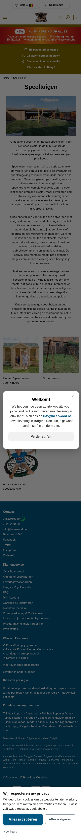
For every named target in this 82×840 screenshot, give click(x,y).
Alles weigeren (60, 819)
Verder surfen (41, 436)
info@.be (57, 416)
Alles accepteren (23, 819)
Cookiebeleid (38, 809)
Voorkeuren (11, 831)
